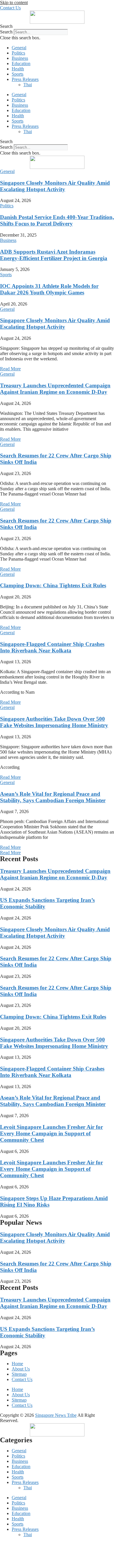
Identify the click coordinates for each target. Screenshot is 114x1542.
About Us (21, 1368)
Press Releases (25, 79)
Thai (27, 84)
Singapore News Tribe (56, 1415)
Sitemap (19, 1374)
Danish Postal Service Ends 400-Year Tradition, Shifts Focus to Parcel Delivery (57, 220)
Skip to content (14, 2)
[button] (57, 26)
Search (6, 31)
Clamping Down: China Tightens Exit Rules (53, 585)
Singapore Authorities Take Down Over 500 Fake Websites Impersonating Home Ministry (54, 722)
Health (18, 68)
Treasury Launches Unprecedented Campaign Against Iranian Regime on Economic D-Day (55, 388)
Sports (17, 74)
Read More (10, 368)
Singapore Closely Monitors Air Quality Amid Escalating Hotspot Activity (55, 186)
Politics (18, 52)
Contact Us (22, 1379)
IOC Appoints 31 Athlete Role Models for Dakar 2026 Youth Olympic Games (49, 289)
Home (17, 1363)
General (19, 47)
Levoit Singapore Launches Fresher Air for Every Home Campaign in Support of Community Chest (51, 1133)
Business (20, 58)
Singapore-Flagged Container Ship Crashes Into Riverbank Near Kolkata (52, 647)
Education (21, 63)
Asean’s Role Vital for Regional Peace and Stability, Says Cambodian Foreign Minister (53, 797)
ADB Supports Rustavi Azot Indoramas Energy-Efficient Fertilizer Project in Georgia (53, 255)
